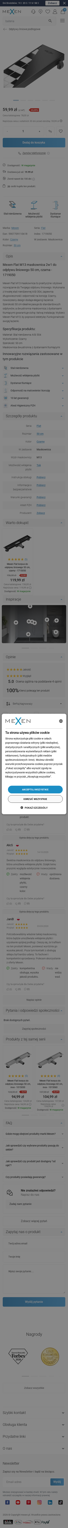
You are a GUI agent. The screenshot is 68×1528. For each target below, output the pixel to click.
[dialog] (34, 764)
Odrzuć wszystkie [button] (35, 799)
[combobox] (61, 721)
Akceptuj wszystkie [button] (35, 789)
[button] (34, 808)
